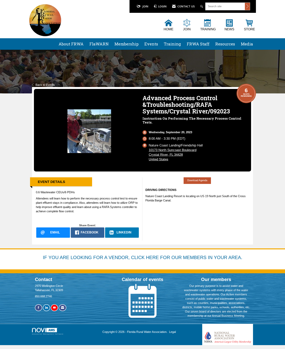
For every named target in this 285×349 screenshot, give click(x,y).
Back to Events (45, 84)
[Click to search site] (247, 6)
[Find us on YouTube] (54, 307)
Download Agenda (197, 180)
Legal (172, 331)
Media (247, 44)
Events (151, 44)
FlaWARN (99, 44)
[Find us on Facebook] (38, 307)
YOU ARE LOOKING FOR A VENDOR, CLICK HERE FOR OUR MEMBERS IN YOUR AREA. (145, 257)
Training (172, 44)
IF (45, 257)
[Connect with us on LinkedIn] (46, 307)
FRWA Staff (198, 44)
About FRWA (71, 44)
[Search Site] (202, 6)
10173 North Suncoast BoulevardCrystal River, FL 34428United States (172, 154)
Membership (126, 44)
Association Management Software (48, 334)
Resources (225, 44)
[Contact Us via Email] (62, 307)
